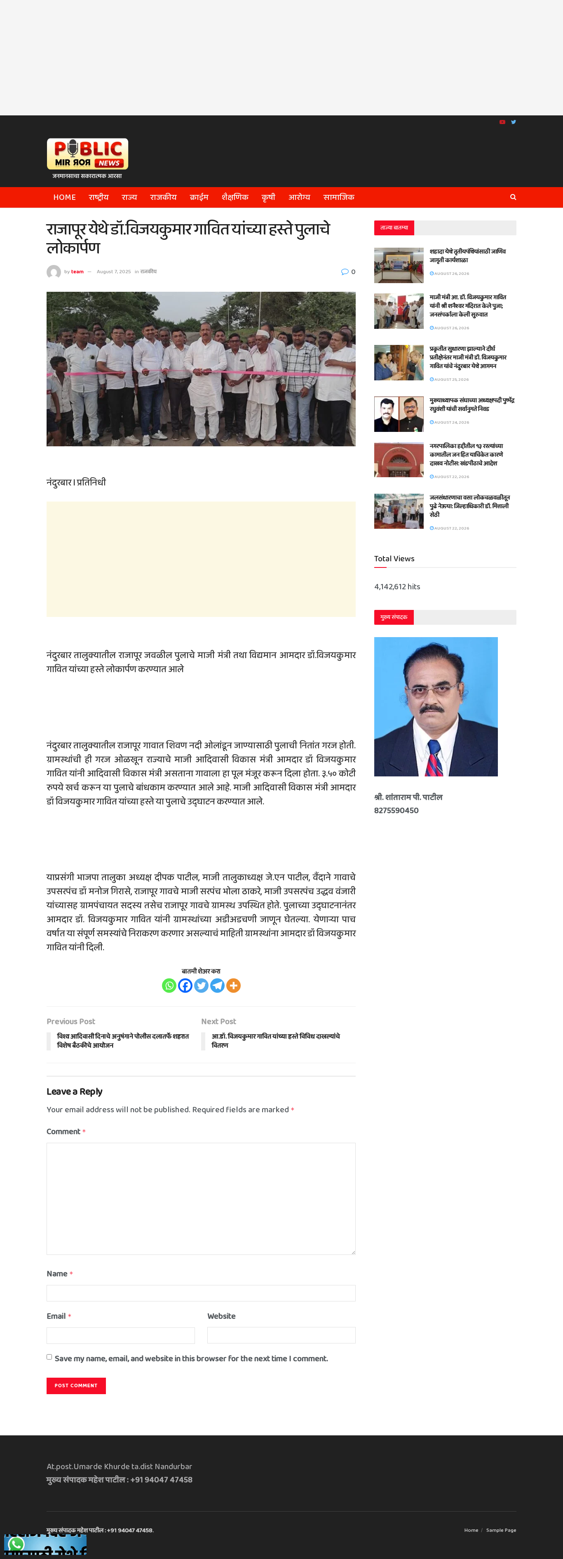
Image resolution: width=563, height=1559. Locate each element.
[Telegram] (217, 985)
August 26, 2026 (451, 273)
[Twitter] (201, 985)
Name (60, 1273)
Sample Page (501, 1530)
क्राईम (199, 197)
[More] (233, 985)
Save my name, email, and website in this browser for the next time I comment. (191, 1358)
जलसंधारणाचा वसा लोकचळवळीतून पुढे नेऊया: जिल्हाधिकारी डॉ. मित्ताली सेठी (470, 506)
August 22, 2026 (451, 477)
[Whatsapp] (169, 985)
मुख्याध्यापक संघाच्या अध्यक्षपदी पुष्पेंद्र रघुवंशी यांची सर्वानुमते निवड (472, 405)
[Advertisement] (281, 57)
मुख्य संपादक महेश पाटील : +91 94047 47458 (99, 1531)
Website (221, 1316)
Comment (66, 1131)
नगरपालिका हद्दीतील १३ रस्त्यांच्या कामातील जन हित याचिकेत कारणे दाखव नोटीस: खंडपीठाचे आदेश (466, 455)
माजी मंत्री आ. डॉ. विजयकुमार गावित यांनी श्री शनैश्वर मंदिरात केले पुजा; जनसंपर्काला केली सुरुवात (468, 306)
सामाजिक (339, 197)
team (77, 271)
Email (59, 1316)
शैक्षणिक (235, 197)
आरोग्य (299, 197)
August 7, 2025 (114, 271)
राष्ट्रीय (99, 197)
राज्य (129, 197)
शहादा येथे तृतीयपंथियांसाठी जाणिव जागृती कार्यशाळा (468, 256)
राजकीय (163, 197)
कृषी (268, 197)
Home (64, 197)
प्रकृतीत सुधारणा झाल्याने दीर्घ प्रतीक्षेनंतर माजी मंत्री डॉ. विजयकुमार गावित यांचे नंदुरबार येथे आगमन (468, 357)
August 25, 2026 (451, 379)
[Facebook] (185, 985)
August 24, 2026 (451, 422)
